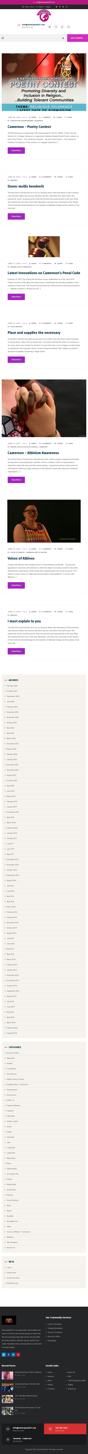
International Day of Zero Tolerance (28, 1372)
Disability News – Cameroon (17, 1084)
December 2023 (13, 712)
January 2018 (12, 833)
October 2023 (12, 723)
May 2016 (10, 896)
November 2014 (13, 980)
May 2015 (10, 949)
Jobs (9, 1142)
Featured (10, 1111)
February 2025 (12, 686)
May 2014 (10, 1012)
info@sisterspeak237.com (33, 25)
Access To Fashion (55, 1332)
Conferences (12, 1074)
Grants (9, 1127)
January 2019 (12, 807)
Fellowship (11, 1116)
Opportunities (12, 1169)
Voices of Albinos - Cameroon (35, 447)
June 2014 (11, 1007)
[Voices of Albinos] (44, 521)
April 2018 (10, 817)
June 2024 (11, 702)
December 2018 (13, 812)
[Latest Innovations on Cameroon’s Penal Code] (44, 246)
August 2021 (11, 775)
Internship (10, 1137)
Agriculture (11, 1058)
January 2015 (12, 970)
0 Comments (46, 177)
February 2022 (12, 754)
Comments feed (13, 1278)
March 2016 (11, 907)
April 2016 (10, 902)
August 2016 (11, 880)
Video (12, 327)
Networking (11, 1158)
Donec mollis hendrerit (26, 186)
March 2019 (11, 796)
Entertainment (27, 121)
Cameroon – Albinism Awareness (33, 453)
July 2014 (10, 1002)
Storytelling (52, 1341)
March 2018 (11, 823)
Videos (50, 1385)
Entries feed (11, 1273)
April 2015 (10, 954)
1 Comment (46, 117)
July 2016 (10, 886)
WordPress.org (12, 1283)
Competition (15, 121)
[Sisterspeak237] (44, 15)
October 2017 (12, 838)
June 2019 (11, 791)
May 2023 (10, 728)
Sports (9, 1211)
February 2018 (12, 828)
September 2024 (13, 696)
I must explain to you (24, 621)
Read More (16, 150)
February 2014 (12, 1028)
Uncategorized (12, 1221)
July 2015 (10, 938)
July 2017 (10, 844)
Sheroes (10, 1195)
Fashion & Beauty (13, 1106)
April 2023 (10, 733)
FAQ (69, 1376)
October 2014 (12, 986)
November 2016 (13, 865)
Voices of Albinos (21, 558)
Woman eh (27, 267)
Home (50, 1372)
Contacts (51, 1389)
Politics (9, 1179)
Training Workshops (55, 1328)
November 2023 (13, 717)
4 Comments (46, 263)
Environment (11, 1095)
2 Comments (46, 549)
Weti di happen (41, 552)
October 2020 (12, 781)
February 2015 (12, 965)
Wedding (13, 180)
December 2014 (13, 975)
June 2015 (11, 944)
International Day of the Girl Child (27, 1384)
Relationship (11, 1184)
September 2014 (13, 991)
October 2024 (12, 691)
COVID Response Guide (77, 1381)
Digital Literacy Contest (15, 1079)
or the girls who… (13, 1174)
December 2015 (13, 923)
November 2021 (13, 770)
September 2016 (13, 875)
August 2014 (11, 996)
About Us (71, 1372)
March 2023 (11, 738)
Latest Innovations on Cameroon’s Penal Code (44, 273)
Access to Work (13, 1053)
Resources (72, 1389)
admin (33, 117)
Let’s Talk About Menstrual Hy (26, 1396)
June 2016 (11, 891)
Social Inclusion (13, 1200)
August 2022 (11, 749)
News (9, 1163)
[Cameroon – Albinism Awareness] (44, 408)
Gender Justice (16, 267)
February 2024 (12, 707)
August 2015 (11, 933)
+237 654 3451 (61, 1428)
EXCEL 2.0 (10, 1100)
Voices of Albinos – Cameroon (18, 1232)
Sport (9, 1205)
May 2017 (10, 854)
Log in (9, 1267)
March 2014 (11, 1023)
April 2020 (10, 786)
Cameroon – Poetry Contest (29, 127)
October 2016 (12, 870)
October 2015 (12, 928)
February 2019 (12, 802)
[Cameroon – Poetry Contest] (44, 82)
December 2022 (13, 744)
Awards (9, 1063)
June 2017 (11, 849)
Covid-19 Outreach (55, 1324)
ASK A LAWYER (76, 38)
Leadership (38, 121)
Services (51, 1376)
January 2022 (12, 759)
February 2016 (12, 912)
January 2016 (12, 917)
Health (9, 1132)
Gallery (70, 1385)
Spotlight (10, 1216)
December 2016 (13, 859)
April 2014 (10, 1017)
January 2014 (12, 1033)
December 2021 (13, 765)
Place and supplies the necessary (34, 333)
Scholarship (11, 1190)
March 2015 (11, 959)
